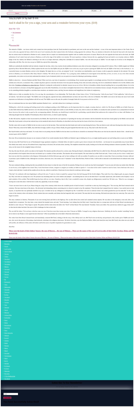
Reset (120, 10)
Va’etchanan (7, 356)
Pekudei (6, 300)
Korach (6, 338)
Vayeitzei (7, 259)
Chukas (6, 340)
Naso (5, 330)
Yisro (5, 284)
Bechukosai (7, 325)
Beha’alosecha (8, 333)
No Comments (17, 32)
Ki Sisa (6, 295)
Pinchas (6, 345)
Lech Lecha (7, 249)
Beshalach (7, 282)
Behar (6, 323)
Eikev (6, 358)
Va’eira (6, 277)
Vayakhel (7, 297)
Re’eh (6, 361)
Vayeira (6, 254)
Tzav (5, 305)
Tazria (6, 310)
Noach (6, 246)
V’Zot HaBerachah (9, 376)
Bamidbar (7, 328)
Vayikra (6, 302)
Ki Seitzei (7, 366)
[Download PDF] (14, 45)
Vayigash (7, 269)
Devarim (6, 353)
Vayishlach (7, 261)
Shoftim (6, 363)
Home (10, 28)
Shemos (6, 274)
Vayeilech (7, 379)
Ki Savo (6, 368)
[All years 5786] (94, 10)
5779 (18, 28)
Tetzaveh (6, 292)
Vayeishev (7, 264)
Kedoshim (7, 317)
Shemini (6, 307)
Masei (6, 351)
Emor (5, 320)
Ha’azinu (7, 373)
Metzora (6, 312)
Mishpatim (7, 287)
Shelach (6, 335)
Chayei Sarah (8, 251)
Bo (14, 28)
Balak (6, 343)
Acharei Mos (8, 315)
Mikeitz (6, 267)
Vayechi (6, 272)
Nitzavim (7, 371)
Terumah (6, 289)
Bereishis (7, 244)
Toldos (6, 256)
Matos (6, 348)
